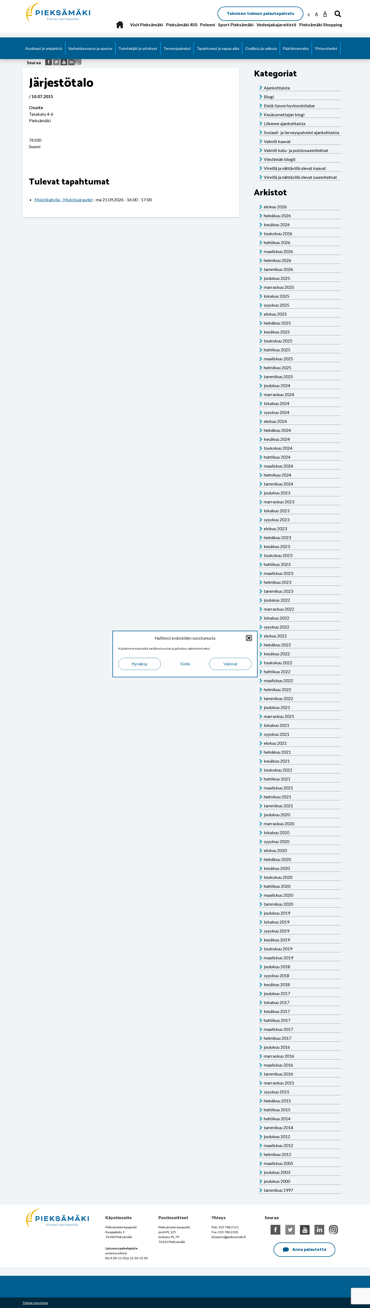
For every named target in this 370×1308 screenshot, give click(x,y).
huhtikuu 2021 (277, 778)
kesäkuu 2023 (277, 546)
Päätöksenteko (296, 48)
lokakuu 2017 (276, 1002)
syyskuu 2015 (276, 1091)
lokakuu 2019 (276, 921)
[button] (249, 638)
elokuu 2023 (275, 528)
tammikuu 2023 (278, 591)
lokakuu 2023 (276, 510)
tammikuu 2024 (278, 483)
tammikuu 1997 (278, 1190)
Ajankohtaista (277, 87)
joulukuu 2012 (277, 1136)
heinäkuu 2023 (277, 537)
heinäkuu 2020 (277, 859)
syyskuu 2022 (276, 626)
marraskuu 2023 (279, 501)
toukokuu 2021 (278, 769)
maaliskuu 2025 (278, 358)
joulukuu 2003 (277, 1172)
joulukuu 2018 (277, 966)
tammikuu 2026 (278, 269)
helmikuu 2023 (277, 582)
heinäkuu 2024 (277, 430)
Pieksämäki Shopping (320, 24)
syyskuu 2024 (276, 412)
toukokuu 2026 (278, 233)
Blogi (269, 96)
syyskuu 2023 (276, 519)
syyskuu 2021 (276, 734)
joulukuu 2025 (277, 278)
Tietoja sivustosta (35, 1303)
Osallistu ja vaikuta (261, 48)
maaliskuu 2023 (278, 573)
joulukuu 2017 (277, 993)
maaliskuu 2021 (278, 787)
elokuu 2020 (275, 850)
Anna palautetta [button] (309, 1249)
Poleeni (207, 24)
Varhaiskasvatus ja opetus (90, 48)
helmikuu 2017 (277, 1038)
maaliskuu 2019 (278, 957)
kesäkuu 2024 (277, 439)
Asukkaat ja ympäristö (43, 48)
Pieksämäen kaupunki (46, 2)
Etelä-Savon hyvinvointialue (289, 105)
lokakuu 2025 (276, 296)
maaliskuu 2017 (278, 1029)
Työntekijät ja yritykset (137, 48)
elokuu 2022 (275, 635)
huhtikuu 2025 (277, 349)
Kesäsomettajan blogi (284, 114)
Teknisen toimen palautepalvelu (260, 13)
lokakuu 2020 (276, 832)
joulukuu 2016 (277, 1047)
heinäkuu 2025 (277, 322)
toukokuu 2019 (278, 948)
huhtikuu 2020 (277, 886)
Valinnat (230, 664)
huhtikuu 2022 (277, 671)
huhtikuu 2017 (277, 1020)
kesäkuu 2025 (277, 331)
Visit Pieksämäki (146, 24)
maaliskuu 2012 (278, 1145)
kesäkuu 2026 (277, 224)
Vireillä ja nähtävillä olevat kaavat (295, 168)
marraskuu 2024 (279, 394)
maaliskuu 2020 (278, 895)
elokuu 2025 (275, 313)
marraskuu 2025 (279, 287)
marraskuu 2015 (279, 1082)
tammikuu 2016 (278, 1073)
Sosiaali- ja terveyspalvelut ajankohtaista (301, 132)
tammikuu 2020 (278, 903)
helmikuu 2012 (277, 1154)
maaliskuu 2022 (278, 680)
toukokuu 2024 (278, 448)
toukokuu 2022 (278, 662)
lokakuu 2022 (276, 617)
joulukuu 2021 (277, 707)
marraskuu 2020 (279, 823)
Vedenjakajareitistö (276, 24)
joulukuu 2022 (277, 600)
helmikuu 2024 (277, 474)
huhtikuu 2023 (277, 564)
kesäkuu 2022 (277, 653)
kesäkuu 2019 (277, 939)
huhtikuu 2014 (277, 1118)
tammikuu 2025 (278, 376)
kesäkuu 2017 (277, 1011)
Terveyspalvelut (177, 48)
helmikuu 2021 (277, 796)
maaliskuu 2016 (278, 1064)
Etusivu (119, 24)
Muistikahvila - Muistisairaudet (63, 199)
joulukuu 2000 (277, 1181)
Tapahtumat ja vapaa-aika (218, 48)
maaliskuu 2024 (278, 465)
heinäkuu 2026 (277, 215)
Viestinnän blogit (280, 159)
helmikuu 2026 (277, 260)
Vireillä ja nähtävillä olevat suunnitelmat (300, 177)
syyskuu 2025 (276, 304)
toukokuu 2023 (278, 555)
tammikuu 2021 (278, 805)
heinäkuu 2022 (277, 644)
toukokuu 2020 (278, 877)
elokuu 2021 (275, 743)
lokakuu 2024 (276, 403)
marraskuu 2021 (279, 716)
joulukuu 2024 (277, 385)
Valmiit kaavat (277, 141)
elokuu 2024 (275, 421)
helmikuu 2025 (277, 367)
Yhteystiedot (326, 48)
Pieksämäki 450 (181, 24)
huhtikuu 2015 (277, 1109)
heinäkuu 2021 (277, 752)
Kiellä (185, 664)
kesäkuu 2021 (277, 760)
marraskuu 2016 (279, 1055)
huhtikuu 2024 (277, 456)
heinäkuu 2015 (277, 1100)
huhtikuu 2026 (277, 242)
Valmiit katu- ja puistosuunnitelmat (296, 150)
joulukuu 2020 (277, 814)
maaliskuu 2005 (278, 1163)
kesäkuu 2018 (277, 984)
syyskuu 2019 (276, 930)
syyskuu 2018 (276, 975)
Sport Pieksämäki (236, 24)
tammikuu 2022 (278, 698)
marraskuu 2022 (279, 608)
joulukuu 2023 (277, 492)
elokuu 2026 (275, 206)
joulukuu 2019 (277, 912)
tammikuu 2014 (278, 1127)
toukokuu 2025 (278, 340)
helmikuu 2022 (277, 689)
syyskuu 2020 (276, 841)
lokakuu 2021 (276, 725)
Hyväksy (140, 664)
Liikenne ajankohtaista (284, 123)
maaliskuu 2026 (278, 251)
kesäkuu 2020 (277, 868)
